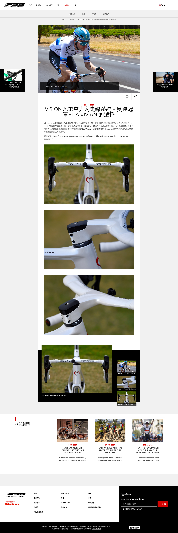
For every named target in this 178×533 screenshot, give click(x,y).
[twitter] (100, 520)
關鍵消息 (72, 14)
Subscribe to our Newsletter (132, 499)
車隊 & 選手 (49, 5)
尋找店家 (38, 5)
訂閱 (164, 504)
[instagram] (90, 520)
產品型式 (37, 502)
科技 (58, 5)
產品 (30, 5)
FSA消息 (66, 5)
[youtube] (105, 520)
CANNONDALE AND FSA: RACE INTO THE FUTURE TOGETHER (110, 450)
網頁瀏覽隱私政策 (94, 507)
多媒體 (94, 14)
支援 (74, 5)
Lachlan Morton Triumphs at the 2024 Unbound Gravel (73, 450)
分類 (35, 493)
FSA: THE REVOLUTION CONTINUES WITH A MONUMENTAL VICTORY (147, 450)
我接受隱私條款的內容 (133, 509)
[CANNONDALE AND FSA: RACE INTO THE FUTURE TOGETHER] (110, 430)
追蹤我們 (106, 14)
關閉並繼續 (134, 527)
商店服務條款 (38, 512)
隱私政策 (64, 507)
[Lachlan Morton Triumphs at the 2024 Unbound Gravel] (73, 430)
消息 (83, 14)
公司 (89, 493)
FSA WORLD (65, 502)
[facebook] (95, 520)
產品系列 (37, 498)
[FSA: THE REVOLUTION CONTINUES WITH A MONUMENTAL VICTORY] (148, 430)
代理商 (36, 507)
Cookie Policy (96, 529)
